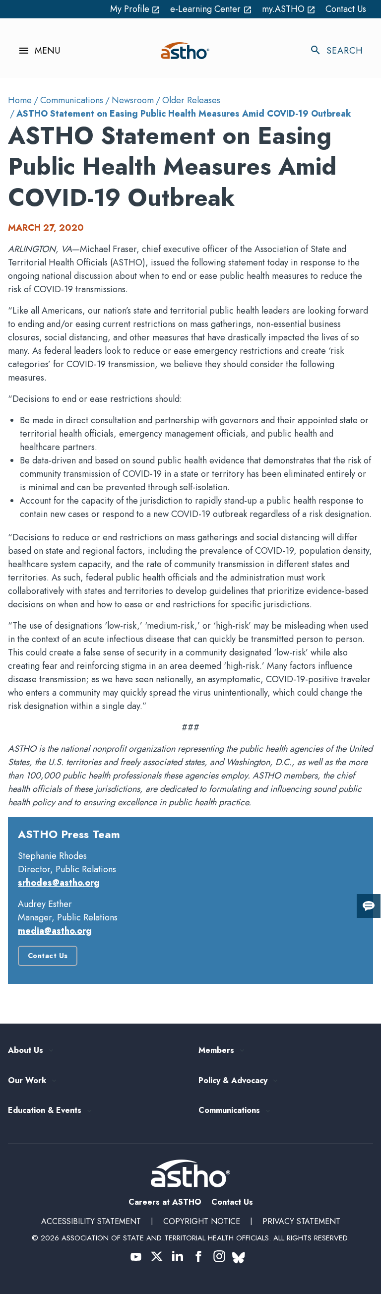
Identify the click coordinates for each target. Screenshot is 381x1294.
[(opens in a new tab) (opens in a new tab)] (136, 1256)
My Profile (135, 8)
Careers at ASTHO (164, 1202)
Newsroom (133, 100)
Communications (71, 100)
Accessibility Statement (91, 1221)
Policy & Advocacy (232, 1081)
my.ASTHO (289, 8)
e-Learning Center (211, 8)
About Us (25, 1050)
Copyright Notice (201, 1221)
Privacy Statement (301, 1221)
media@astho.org (55, 930)
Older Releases (191, 100)
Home (20, 100)
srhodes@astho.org (59, 882)
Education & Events (44, 1110)
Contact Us (345, 8)
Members (216, 1050)
